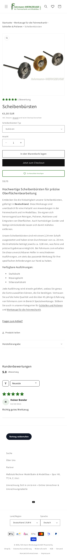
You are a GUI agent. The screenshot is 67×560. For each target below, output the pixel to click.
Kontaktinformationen (29, 553)
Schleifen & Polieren (12, 26)
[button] (6, 6)
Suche (9, 453)
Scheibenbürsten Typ (11, 123)
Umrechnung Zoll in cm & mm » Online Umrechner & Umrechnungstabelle (32, 487)
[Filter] (5, 383)
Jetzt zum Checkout (33, 162)
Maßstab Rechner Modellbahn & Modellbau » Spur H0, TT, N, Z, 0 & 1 (33, 476)
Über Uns (11, 460)
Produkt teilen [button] (12, 332)
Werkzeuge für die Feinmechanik (30, 22)
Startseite (7, 22)
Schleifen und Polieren (51, 305)
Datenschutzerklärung (22, 549)
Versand (16, 118)
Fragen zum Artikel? (12, 321)
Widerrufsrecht (41, 549)
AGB (51, 549)
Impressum (45, 553)
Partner (10, 467)
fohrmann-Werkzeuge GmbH (31, 545)
